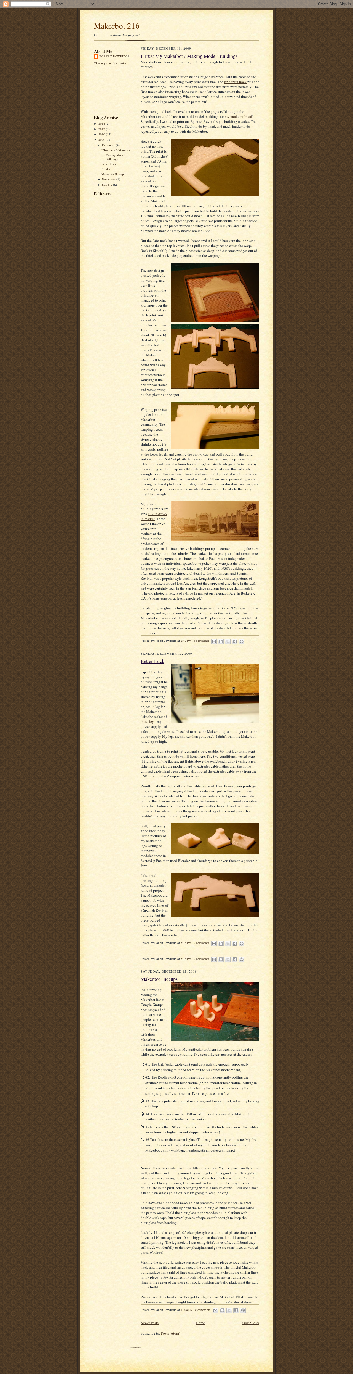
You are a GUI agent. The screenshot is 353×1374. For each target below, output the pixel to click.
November (109, 179)
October (107, 185)
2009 (102, 139)
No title (106, 169)
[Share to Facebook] (234, 641)
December (109, 145)
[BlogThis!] (221, 641)
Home (200, 1322)
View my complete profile (110, 63)
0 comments (201, 942)
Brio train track (235, 81)
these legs (148, 721)
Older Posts (250, 1322)
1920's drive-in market (154, 516)
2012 (102, 129)
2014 (102, 123)
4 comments (201, 640)
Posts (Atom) (170, 1333)
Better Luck (108, 164)
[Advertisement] (118, 89)
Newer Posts (150, 1322)
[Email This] (214, 641)
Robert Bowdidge (114, 56)
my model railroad (238, 116)
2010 (102, 134)
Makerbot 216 (117, 25)
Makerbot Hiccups (113, 174)
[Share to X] (228, 641)
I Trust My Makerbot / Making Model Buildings (115, 154)
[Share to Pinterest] (241, 641)
